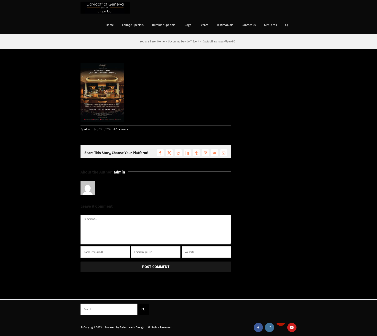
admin (87, 129)
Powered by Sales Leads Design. (124, 327)
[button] (286, 24)
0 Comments (120, 129)
